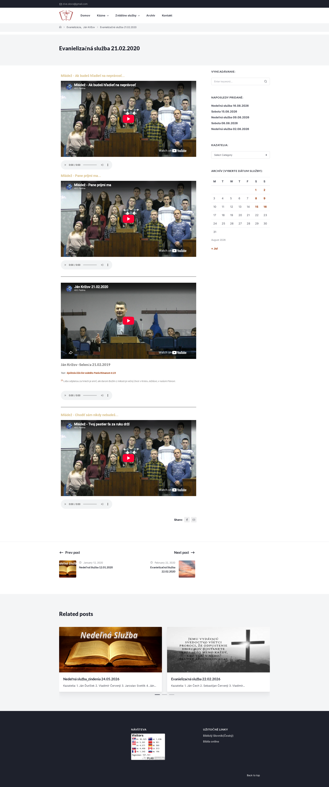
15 (256, 206)
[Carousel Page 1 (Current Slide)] (157, 694)
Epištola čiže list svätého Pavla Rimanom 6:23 (91, 373)
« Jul (214, 248)
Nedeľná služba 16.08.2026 (230, 105)
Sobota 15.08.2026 (224, 111)
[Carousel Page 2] (164, 694)
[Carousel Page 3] (171, 694)
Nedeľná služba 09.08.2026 (230, 117)
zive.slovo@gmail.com (75, 3)
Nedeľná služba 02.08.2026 (230, 129)
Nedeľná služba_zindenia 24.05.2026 (91, 679)
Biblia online (211, 741)
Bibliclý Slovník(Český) (218, 735)
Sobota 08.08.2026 (224, 123)
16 (265, 206)
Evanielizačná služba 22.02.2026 (195, 679)
